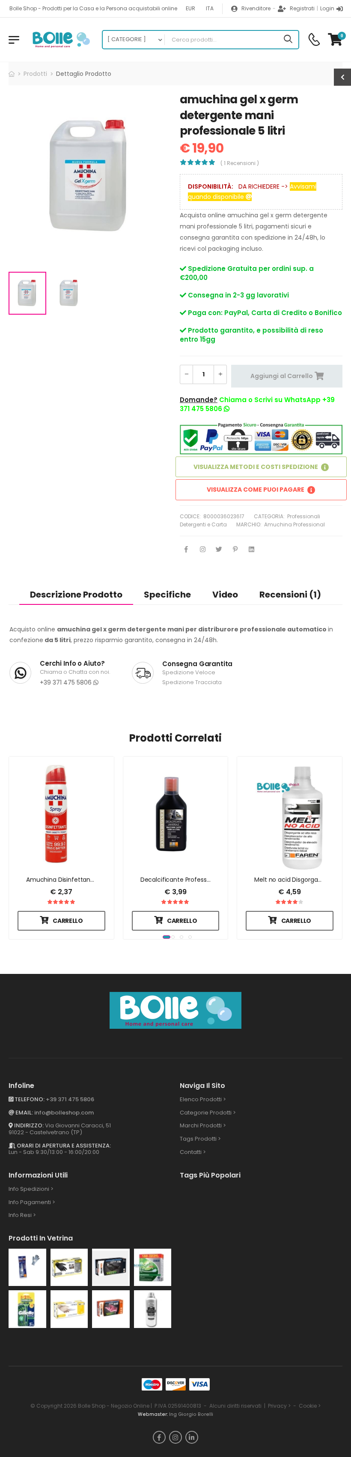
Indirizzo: (28, 1126)
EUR (190, 8)
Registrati (302, 8)
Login (327, 8)
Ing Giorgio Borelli (191, 1414)
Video (225, 595)
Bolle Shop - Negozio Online (113, 1405)
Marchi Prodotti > (203, 1126)
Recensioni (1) (290, 595)
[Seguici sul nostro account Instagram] (175, 1437)
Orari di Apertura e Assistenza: (63, 1146)
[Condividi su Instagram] (202, 550)
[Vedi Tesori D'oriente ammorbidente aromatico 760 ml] (153, 1309)
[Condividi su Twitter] (218, 550)
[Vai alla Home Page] (12, 73)
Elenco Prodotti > (203, 1100)
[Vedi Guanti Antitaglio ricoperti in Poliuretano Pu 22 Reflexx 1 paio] (27, 1267)
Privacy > (279, 1405)
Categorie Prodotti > (208, 1113)
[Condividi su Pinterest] (235, 550)
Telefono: (29, 1100)
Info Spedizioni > (31, 1189)
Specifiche (167, 595)
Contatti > (193, 1152)
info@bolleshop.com (64, 1113)
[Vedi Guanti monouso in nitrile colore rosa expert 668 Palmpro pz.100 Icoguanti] (111, 1309)
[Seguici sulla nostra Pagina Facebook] (159, 1437)
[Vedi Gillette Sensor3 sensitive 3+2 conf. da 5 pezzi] (27, 1309)
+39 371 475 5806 (66, 682)
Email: (23, 1113)
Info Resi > (22, 1215)
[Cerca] (288, 39)
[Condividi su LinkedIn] (251, 550)
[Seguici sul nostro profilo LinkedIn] (191, 1437)
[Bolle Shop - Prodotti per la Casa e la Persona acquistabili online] (60, 39)
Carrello (68, 920)
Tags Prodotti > (200, 1139)
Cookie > (310, 1405)
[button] (163, 935)
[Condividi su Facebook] (186, 550)
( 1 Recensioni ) (239, 163)
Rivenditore (256, 8)
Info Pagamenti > (32, 1202)
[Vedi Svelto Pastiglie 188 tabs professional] (153, 1267)
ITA (210, 8)
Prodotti (35, 73)
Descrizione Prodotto (76, 595)
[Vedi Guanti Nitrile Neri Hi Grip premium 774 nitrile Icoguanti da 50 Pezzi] (111, 1267)
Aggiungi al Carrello (281, 376)
